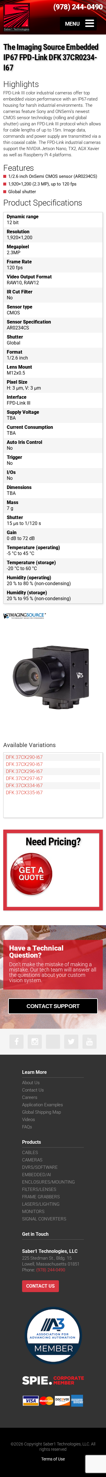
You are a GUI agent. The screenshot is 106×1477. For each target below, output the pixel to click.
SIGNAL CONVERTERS (44, 1219)
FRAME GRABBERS (41, 1196)
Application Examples (42, 1104)
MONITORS (33, 1211)
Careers (29, 1097)
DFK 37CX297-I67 (24, 778)
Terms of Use (53, 1459)
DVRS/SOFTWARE (40, 1167)
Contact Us (33, 1090)
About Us (31, 1082)
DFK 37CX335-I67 (24, 792)
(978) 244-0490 (50, 1270)
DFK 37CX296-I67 (24, 771)
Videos (28, 1119)
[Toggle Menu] (78, 23)
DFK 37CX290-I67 (24, 757)
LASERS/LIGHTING (40, 1204)
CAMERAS (32, 1160)
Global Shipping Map (41, 1112)
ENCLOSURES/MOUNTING (48, 1182)
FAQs (27, 1127)
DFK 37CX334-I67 (24, 785)
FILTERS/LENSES (39, 1189)
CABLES (30, 1152)
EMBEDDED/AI (36, 1174)
